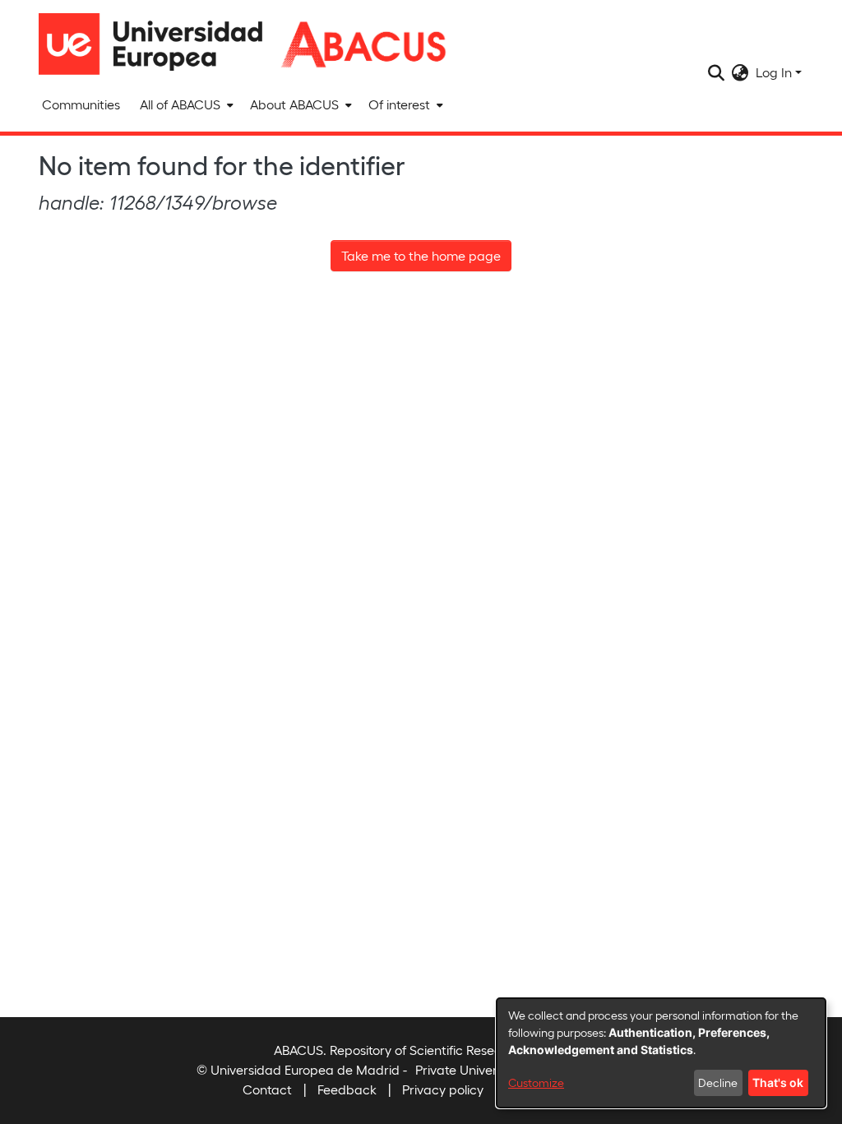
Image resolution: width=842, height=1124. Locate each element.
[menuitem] (185, 104)
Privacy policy (442, 1089)
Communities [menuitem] (81, 104)
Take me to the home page (421, 255)
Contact (267, 1089)
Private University (466, 1069)
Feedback (347, 1089)
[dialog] (661, 1053)
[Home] (158, 44)
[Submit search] (716, 72)
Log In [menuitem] (774, 72)
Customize (536, 1082)
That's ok (777, 1082)
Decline (718, 1082)
